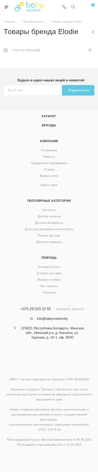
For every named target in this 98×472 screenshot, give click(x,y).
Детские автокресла (49, 222)
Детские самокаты (49, 242)
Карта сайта (49, 185)
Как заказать (49, 286)
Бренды (49, 125)
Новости (49, 156)
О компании (49, 150)
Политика (49, 292)
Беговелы (49, 210)
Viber (49, 352)
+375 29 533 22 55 (36, 309)
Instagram (37, 352)
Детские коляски (49, 216)
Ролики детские (49, 235)
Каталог (49, 116)
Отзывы (49, 169)
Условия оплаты (49, 267)
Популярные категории (49, 201)
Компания (49, 141)
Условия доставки (49, 273)
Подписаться (78, 90)
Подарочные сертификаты (49, 163)
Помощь (49, 257)
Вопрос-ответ (49, 176)
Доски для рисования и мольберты (49, 229)
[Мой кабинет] (82, 7)
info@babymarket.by (52, 318)
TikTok (61, 352)
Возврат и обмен (49, 279)
